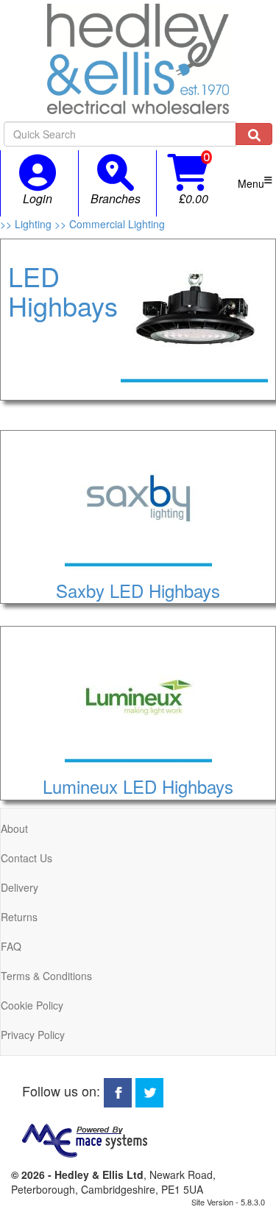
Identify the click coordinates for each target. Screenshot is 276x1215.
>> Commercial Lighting (109, 223)
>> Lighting (27, 223)
